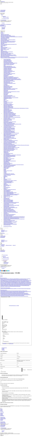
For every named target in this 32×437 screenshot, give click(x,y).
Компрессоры (13, 288)
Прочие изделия (25, 282)
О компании (2, 412)
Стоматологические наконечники (20, 294)
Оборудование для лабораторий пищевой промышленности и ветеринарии (14, 285)
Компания (1, 411)
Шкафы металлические (11, 282)
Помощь (1, 420)
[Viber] (5, 270)
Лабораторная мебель (10, 281)
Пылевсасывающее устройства (4, 290)
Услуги (1, 409)
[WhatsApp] (6, 270)
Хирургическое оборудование (26, 288)
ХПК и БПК (14, 283)
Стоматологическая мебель (4, 288)
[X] (4, 270)
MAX (3, 431)
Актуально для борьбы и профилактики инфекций (9, 278)
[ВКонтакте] (0, 270)
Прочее (3, 292)
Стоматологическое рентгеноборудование (9, 294)
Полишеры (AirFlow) (18, 291)
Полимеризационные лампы (19, 293)
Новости (1, 413)
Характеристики (4, 347)
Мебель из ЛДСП (26, 281)
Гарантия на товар (3, 418)
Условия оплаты (2, 417)
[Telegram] (9, 270)
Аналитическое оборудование (22, 284)
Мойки (1, 278)
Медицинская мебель (19, 283)
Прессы (22, 291)
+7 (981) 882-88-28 (8, 24)
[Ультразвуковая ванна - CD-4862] (16, 306)
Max (1, 25)
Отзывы (3, 348)
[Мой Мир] (3, 270)
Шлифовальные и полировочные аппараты (9, 293)
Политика (1, 419)
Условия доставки (2, 422)
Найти (1, 435)
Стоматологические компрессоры (14, 295)
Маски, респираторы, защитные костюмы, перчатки (18, 280)
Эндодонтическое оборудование (13, 290)
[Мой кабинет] (0, 239)
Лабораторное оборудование (19, 282)
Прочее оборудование (7, 292)
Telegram (3, 25)
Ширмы (14, 281)
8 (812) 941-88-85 (3, 10)
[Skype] (7, 270)
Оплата (3, 349)
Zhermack (9, 288)
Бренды (1, 410)
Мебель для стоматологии (18, 288)
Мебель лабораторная (15, 284)
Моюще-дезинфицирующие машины (15, 292)
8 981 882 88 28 (2, 11)
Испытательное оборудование (18, 279)
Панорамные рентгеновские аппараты (9, 291)
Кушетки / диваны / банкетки (19, 281)
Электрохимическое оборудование (15, 286)
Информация (2, 415)
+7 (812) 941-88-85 (3, 24)
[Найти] (1, 4)
